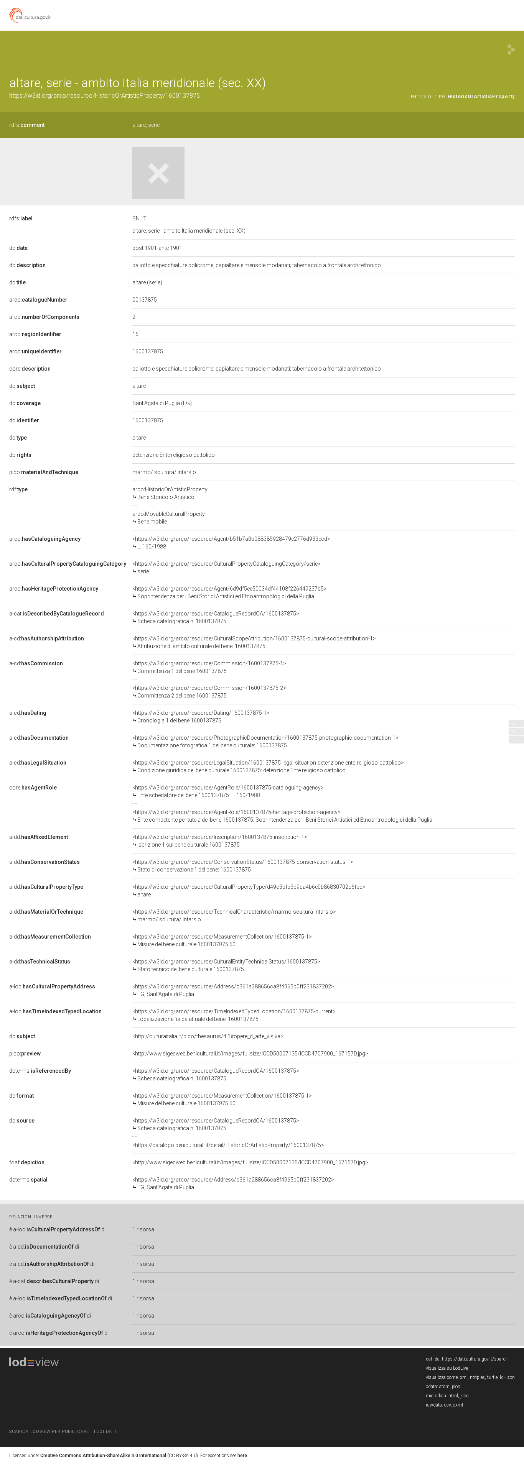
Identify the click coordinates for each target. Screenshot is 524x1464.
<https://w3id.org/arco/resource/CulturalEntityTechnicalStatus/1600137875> (226, 965)
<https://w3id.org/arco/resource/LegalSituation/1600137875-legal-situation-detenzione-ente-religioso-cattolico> (268, 766)
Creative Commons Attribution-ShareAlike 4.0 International (103, 1455)
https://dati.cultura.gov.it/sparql (474, 1359)
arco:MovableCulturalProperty (168, 518)
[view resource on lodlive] (511, 49)
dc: (18, 248)
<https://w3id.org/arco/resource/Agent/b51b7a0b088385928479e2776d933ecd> (231, 543)
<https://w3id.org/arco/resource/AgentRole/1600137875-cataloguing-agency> (228, 791)
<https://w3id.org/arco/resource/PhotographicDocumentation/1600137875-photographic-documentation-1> (265, 741)
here (242, 1455)
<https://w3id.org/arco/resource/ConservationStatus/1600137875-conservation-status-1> (242, 866)
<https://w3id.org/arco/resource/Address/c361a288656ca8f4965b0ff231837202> (233, 990)
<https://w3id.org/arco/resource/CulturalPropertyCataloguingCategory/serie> (226, 567)
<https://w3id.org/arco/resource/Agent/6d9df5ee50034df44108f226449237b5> (229, 592)
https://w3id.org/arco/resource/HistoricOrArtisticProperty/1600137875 (104, 95)
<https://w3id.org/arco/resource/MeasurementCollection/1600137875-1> (222, 940)
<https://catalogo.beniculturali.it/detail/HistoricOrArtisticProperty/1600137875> (228, 1145)
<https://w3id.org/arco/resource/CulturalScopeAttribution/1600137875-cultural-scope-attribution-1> (254, 642)
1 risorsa (143, 1229)
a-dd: (38, 837)
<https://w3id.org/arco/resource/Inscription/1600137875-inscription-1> (219, 841)
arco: (38, 300)
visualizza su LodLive (447, 1368)
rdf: (18, 489)
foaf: (26, 1162)
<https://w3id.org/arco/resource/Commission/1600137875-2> (209, 692)
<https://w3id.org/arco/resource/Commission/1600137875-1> (209, 667)
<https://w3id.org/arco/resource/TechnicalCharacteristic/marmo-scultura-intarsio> (234, 915)
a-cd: (46, 638)
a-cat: (56, 614)
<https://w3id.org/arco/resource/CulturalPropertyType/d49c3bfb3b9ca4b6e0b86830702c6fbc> (249, 891)
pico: (43, 472)
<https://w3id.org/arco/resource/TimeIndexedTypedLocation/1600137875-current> (234, 1015)
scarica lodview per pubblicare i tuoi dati (62, 1431)
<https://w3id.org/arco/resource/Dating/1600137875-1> (201, 717)
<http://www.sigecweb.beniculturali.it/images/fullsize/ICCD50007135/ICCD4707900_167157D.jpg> (250, 1053)
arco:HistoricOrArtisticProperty (170, 493)
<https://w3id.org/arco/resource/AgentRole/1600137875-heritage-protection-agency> (282, 816)
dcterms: (40, 1071)
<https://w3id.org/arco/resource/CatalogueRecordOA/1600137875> (215, 617)
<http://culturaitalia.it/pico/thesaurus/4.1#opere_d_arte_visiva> (207, 1036)
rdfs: (26, 125)
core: (30, 369)
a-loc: (52, 986)
